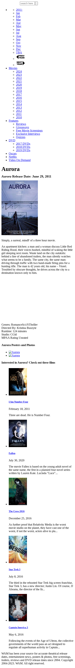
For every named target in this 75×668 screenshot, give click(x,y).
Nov (18, 45)
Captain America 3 (18, 627)
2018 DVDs (23, 146)
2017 (19, 94)
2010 (19, 117)
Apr (18, 22)
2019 (19, 87)
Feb (18, 16)
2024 (19, 71)
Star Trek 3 (14, 569)
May (18, 26)
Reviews (21, 124)
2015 (19, 101)
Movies (13, 68)
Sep (18, 39)
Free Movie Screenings (29, 130)
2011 (19, 114)
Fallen (12, 453)
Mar (18, 19)
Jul (17, 32)
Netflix (13, 156)
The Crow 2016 (17, 511)
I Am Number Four (18, 401)
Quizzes (20, 137)
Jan (18, 13)
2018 (19, 91)
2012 (19, 110)
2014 (19, 104)
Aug (18, 36)
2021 (19, 81)
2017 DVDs (23, 143)
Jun (18, 29)
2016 (19, 97)
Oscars (13, 153)
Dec (18, 49)
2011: (19, 9)
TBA (19, 52)
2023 (19, 74)
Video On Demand (20, 160)
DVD (12, 140)
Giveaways (22, 127)
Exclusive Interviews (28, 133)
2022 (19, 78)
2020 (19, 84)
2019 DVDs (23, 150)
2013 (19, 107)
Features (13, 120)
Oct (18, 42)
